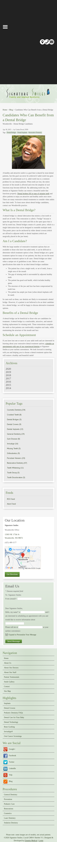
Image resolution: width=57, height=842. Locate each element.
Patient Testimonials (11, 677)
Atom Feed (11, 504)
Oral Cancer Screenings (13, 736)
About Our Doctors (11, 668)
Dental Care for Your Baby (14, 717)
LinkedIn (12, 768)
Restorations (8, 809)
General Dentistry (10, 795)
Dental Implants (22, 132)
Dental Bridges (11, 132)
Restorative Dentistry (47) (17, 463)
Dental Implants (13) (15, 429)
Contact (7, 686)
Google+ (12, 749)
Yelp (10, 775)
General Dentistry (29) (16, 434)
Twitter (11, 762)
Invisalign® (8, 732)
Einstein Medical (31, 841)
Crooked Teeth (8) (14, 414)
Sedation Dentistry (11, 823)
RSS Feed (11, 499)
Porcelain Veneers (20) (16, 458)
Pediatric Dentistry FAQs (13, 713)
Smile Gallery (9, 682)
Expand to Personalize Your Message (22, 635)
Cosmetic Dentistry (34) (16, 410)
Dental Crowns (9, 708)
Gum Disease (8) (13, 439)
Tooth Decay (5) (13, 472)
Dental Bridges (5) (14, 419)
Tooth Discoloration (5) (16, 477)
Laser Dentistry (10, 818)
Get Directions (12, 574)
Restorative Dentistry (35, 132)
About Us (7, 663)
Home (5, 110)
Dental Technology (11, 722)
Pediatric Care (9, 804)
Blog (11, 110)
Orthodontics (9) (13, 453)
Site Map (7, 691)
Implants (7, 703)
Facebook (12, 756)
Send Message (13, 641)
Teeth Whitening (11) (15, 468)
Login (41, 841)
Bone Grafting (9, 727)
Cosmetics (8, 813)
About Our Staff (10, 672)
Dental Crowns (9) (14, 424)
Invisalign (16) (12, 443)
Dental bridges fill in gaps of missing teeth (33, 194)
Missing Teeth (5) (14, 448)
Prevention (8, 799)
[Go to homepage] (28, 98)
